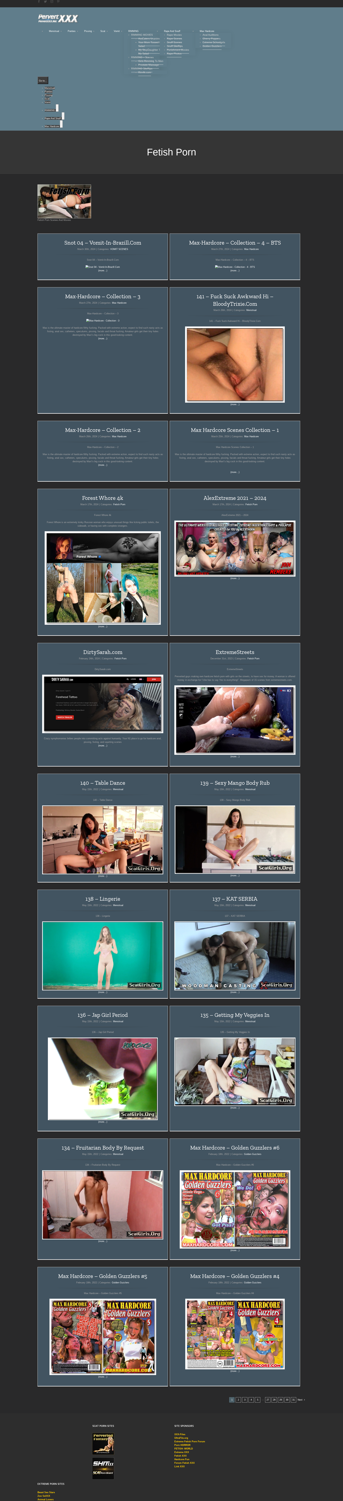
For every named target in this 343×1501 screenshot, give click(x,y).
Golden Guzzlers (252, 1154)
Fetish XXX (180, 1455)
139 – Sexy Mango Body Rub (235, 782)
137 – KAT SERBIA (234, 898)
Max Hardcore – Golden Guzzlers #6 (235, 1147)
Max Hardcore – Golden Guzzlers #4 (235, 1276)
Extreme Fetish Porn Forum (189, 1441)
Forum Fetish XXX (184, 1463)
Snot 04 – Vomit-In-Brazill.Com (102, 242)
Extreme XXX (181, 1452)
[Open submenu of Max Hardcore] (61, 124)
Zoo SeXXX (44, 1496)
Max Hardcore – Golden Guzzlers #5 (102, 1276)
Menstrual (251, 310)
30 (287, 1399)
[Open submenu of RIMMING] (57, 108)
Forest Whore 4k (102, 498)
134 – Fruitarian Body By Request (103, 1147)
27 (268, 1399)
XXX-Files (179, 1434)
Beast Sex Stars (46, 1492)
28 (274, 1399)
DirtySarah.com (102, 652)
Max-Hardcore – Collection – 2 (102, 430)
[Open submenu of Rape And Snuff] (63, 116)
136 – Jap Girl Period (103, 1014)
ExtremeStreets (235, 652)
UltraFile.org (181, 1438)
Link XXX (179, 1466)
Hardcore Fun (181, 1459)
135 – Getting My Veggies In (235, 1014)
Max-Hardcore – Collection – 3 (102, 296)
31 (293, 1399)
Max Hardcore (251, 249)
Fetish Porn (119, 504)
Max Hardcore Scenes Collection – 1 (235, 430)
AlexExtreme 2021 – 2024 (235, 498)
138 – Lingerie (102, 898)
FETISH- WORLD (183, 1448)
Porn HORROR (182, 1445)
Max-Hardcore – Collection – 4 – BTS (235, 242)
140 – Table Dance (102, 782)
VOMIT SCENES (119, 249)
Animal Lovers (46, 1499)
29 (280, 1399)
